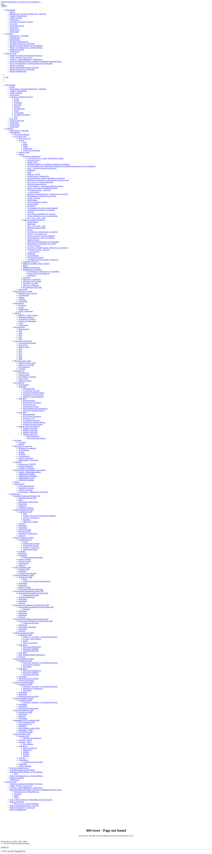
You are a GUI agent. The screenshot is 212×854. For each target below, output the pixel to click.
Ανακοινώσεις (15, 125)
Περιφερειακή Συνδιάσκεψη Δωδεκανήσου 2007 (31, 619)
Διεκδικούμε (14, 123)
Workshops (22, 726)
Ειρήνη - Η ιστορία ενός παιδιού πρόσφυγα (42, 188)
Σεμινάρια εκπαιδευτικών (32, 156)
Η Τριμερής (31, 206)
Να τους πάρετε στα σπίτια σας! (38, 273)
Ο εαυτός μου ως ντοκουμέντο (38, 176)
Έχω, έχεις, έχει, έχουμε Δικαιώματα (40, 182)
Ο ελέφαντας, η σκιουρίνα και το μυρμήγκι (42, 232)
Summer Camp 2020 (30, 428)
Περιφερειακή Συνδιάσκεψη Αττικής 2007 (29, 591)
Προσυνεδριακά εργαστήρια (33, 557)
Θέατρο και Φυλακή (17, 802)
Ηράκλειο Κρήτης (25, 381)
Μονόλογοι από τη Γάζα (22, 361)
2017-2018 (22, 412)
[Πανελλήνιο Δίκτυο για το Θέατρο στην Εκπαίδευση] (20, 2)
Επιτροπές (26, 609)
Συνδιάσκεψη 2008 (25, 577)
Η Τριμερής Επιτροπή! (35, 258)
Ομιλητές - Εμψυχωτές (31, 518)
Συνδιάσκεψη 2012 (25, 540)
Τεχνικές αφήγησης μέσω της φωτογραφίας (42, 216)
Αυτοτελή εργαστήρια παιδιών (33, 393)
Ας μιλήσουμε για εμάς (31, 391)
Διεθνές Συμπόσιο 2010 (22, 567)
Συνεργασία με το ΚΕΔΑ (27, 377)
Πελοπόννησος (19, 109)
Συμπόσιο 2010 (24, 569)
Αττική (16, 99)
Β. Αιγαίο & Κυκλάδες (22, 115)
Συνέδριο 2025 (24, 736)
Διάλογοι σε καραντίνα (31, 285)
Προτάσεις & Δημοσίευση (32, 738)
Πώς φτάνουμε (28, 744)
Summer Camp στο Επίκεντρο (29, 426)
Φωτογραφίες (23, 325)
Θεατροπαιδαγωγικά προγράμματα (35, 408)
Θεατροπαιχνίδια (29, 389)
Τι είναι (21, 307)
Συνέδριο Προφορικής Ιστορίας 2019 (27, 496)
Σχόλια (25, 641)
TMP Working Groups (26, 478)
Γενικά (25, 541)
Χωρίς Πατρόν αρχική (26, 486)
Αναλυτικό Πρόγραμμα (27, 597)
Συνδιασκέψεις (15, 494)
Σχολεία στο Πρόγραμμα (27, 321)
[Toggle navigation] (41, 2)
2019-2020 (22, 387)
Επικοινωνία (23, 289)
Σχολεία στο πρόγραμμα (31, 150)
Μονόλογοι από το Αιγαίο (36, 228)
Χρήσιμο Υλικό (10, 782)
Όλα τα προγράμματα (21, 134)
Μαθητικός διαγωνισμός (31, 267)
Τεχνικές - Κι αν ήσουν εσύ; (37, 234)
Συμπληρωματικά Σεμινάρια (28, 708)
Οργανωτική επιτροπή (30, 545)
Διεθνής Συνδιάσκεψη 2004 (24, 659)
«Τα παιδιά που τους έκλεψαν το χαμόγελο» (42, 260)
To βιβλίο (22, 369)
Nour (29, 172)
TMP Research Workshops (28, 476)
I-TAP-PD (17, 462)
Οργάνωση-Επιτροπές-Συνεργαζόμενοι (36, 581)
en (2, 4)
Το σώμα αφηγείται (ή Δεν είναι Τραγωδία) (42, 208)
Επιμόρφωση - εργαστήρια (19, 130)
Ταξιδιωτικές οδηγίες (30, 549)
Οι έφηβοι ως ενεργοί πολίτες (33, 395)
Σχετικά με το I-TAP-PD (27, 464)
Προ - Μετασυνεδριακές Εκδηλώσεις (32, 655)
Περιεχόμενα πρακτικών (31, 665)
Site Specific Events (25, 732)
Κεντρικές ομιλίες (25, 532)
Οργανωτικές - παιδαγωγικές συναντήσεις (33, 492)
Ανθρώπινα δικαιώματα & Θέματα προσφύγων (26, 784)
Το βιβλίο (22, 299)
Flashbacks (31, 170)
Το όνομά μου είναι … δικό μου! (39, 190)
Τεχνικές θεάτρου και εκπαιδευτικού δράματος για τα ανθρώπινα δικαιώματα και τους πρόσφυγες (61, 166)
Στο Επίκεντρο (19, 383)
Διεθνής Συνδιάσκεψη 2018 (24, 510)
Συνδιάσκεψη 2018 (25, 512)
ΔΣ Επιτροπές (14, 95)
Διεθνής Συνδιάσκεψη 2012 (24, 538)
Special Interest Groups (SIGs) (29, 728)
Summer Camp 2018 (30, 432)
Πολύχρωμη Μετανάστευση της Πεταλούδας (43, 242)
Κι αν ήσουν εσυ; (25, 138)
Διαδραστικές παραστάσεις (32, 269)
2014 (20, 331)
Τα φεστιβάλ (23, 301)
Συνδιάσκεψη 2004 (25, 661)
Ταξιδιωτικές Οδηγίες (30, 522)
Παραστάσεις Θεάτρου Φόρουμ (34, 422)
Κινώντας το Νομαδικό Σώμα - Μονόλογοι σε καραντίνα (47, 248)
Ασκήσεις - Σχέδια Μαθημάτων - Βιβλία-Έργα (26, 788)
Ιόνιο (16, 117)
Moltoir (16, 482)
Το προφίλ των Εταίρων (27, 319)
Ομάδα (25, 146)
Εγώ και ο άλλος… (34, 160)
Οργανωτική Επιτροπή (31, 595)
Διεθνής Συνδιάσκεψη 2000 (24, 710)
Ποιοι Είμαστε (10, 85)
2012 (20, 335)
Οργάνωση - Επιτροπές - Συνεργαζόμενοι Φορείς (40, 637)
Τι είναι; (21, 140)
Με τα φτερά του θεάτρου (32, 403)
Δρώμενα (22, 536)
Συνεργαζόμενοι (24, 367)
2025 (16, 774)
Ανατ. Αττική (23, 379)
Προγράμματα (15, 132)
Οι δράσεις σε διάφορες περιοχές (21, 97)
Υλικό (21, 323)
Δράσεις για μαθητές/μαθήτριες (34, 220)
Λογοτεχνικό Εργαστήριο (23, 341)
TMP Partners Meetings (27, 474)
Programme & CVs (25, 724)
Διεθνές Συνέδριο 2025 (22, 734)
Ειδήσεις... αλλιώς (33, 174)
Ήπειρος (17, 107)
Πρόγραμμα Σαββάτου (31, 649)
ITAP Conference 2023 (27, 722)
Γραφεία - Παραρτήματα (18, 91)
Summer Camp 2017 (30, 434)
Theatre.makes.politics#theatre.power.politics (29, 470)
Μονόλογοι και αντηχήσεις (36, 184)
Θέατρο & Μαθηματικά (18, 810)
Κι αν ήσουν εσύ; (20, 136)
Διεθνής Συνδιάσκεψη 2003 (24, 682)
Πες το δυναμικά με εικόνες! (37, 202)
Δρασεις (21, 297)
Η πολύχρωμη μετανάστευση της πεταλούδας (43, 271)
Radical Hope (19, 303)
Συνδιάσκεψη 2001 (25, 700)
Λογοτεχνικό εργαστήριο (27, 343)
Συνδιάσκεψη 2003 (25, 684)
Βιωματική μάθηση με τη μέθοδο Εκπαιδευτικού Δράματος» (48, 164)
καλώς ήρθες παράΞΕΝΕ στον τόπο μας (41, 214)
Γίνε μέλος (13, 119)
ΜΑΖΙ (25, 266)
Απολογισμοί (27, 148)
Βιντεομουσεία (19, 327)
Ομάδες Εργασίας (16, 93)
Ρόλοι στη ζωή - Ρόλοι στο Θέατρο (26, 804)
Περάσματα (31, 224)
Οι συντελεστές (24, 456)
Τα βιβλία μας (14, 780)
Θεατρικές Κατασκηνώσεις (19, 768)
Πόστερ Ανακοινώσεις (26, 680)
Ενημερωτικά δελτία (17, 121)
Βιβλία (16, 796)
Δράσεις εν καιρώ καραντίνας (33, 397)
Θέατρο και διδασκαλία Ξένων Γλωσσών (24, 806)
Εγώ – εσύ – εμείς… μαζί (36, 218)
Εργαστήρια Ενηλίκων (31, 406)
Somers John (14, 127)
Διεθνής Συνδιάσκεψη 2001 (24, 698)
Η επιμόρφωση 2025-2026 (32, 287)
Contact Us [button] (5, 847)
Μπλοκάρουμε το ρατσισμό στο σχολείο (41, 196)
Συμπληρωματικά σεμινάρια (28, 678)
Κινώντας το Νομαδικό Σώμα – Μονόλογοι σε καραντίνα (47, 194)
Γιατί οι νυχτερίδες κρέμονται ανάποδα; (41, 236)
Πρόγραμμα (23, 526)
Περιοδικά (18, 794)
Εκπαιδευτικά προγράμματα (33, 424)
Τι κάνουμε (9, 129)
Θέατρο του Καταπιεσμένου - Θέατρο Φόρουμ (26, 776)
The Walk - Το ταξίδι (30, 283)
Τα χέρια (30, 212)
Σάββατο (26, 752)
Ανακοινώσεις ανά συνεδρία (33, 762)
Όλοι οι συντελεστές (30, 643)
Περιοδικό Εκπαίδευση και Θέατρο (22, 770)
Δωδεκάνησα (18, 113)
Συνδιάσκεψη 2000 (25, 712)
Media (25, 144)
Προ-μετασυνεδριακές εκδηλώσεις (31, 589)
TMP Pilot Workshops (26, 480)
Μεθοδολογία (23, 309)
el (3, 4)
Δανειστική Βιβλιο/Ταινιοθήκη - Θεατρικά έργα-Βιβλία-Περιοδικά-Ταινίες (36, 790)
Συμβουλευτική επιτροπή (27, 573)
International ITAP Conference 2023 (27, 720)
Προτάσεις (26, 520)
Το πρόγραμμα (24, 295)
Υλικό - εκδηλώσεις (26, 311)
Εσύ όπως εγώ (19, 371)
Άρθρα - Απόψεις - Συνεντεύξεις (21, 786)
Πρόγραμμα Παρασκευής (32, 647)
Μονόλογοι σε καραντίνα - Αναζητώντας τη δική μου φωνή (48, 180)
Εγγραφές (22, 524)
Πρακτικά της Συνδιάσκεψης (33, 688)
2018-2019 (22, 399)
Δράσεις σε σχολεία (26, 490)
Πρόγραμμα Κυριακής (31, 651)
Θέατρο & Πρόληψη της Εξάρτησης (22, 808)
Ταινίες (16, 798)
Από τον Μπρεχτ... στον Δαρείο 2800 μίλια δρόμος (45, 186)
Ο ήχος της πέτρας (33, 198)
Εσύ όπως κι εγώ (29, 418)
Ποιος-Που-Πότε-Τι (30, 748)
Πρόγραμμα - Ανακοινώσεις (28, 502)
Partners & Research (26, 466)
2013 (20, 333)
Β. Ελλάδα (18, 103)
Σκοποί (12, 87)
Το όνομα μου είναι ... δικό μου (38, 250)
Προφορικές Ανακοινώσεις (28, 534)
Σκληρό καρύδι (32, 204)
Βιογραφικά (23, 601)
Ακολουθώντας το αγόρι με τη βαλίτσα (41, 210)
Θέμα (21, 500)
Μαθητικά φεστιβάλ (17, 778)
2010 (20, 339)
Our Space (26, 277)
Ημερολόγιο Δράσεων (26, 317)
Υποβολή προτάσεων (26, 508)
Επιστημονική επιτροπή (31, 543)
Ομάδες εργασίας (25, 559)
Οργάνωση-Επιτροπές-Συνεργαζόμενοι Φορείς (39, 516)
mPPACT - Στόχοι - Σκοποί (28, 315)
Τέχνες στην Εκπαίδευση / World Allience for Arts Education (31, 800)
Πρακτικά (22, 716)
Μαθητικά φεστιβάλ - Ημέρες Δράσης (36, 264)
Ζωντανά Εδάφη (33, 256)
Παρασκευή (27, 750)
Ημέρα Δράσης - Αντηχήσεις (29, 460)
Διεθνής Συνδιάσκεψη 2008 (24, 575)
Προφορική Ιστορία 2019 (27, 498)
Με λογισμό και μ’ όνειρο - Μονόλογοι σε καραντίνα (46, 178)
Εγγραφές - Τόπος (25, 742)
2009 (20, 359)
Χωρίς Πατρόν (19, 484)
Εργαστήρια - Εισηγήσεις (27, 627)
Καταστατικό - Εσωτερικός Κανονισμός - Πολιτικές (28, 89)
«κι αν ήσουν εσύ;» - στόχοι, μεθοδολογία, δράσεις (45, 158)
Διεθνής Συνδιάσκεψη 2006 (24, 633)
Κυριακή (26, 754)
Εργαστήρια (23, 504)
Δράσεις (21, 154)
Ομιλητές (22, 758)
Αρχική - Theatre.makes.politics (30, 472)
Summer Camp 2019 (30, 430)
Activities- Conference (26, 468)
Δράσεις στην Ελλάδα (26, 365)
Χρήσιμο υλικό (24, 152)
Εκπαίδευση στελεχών (31, 262)
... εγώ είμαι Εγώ (33, 192)
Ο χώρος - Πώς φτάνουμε (32, 639)
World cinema (32, 200)
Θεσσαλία (17, 105)
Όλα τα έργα (23, 345)
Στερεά (16, 101)
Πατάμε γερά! (32, 162)
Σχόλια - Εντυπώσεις (26, 458)
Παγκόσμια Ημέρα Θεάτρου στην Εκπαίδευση (26, 772)
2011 (20, 337)
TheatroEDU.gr (20, 851)
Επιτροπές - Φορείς (25, 740)
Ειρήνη (29, 230)
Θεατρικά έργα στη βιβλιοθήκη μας (26, 792)
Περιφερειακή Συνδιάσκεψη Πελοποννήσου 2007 (31, 605)
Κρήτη (16, 111)
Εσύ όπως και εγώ (29, 404)
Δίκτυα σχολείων (33, 240)
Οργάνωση (22, 305)
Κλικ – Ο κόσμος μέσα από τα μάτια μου (41, 168)
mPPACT (17, 313)
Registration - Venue (26, 730)
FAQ (24, 142)
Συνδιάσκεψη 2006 (25, 635)
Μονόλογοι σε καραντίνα (32, 279)
